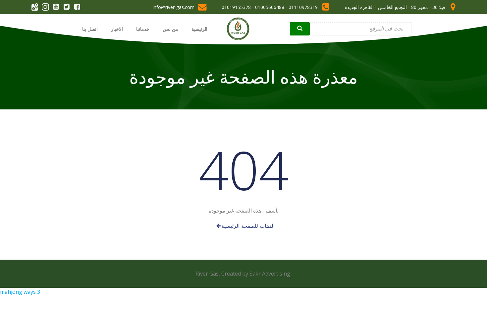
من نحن (170, 29)
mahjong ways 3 (20, 291)
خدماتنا (142, 29)
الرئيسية (199, 29)
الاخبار (117, 29)
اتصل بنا (90, 29)
